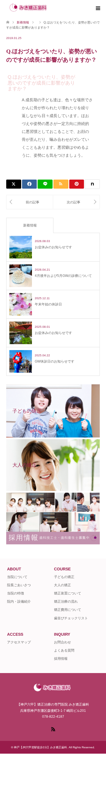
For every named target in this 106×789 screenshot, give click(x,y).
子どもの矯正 (64, 577)
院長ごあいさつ (19, 585)
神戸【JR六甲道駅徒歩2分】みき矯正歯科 (40, 747)
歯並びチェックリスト (71, 618)
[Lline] (45, 184)
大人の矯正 (62, 585)
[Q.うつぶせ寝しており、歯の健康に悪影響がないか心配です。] (30, 202)
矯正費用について (67, 610)
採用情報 (61, 659)
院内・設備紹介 (19, 601)
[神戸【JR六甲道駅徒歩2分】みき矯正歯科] (52, 8)
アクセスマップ (19, 642)
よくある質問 (64, 650)
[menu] (97, 8)
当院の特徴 (15, 593)
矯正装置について (67, 593)
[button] (53, 81)
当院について (17, 577)
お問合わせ (62, 642)
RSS (53, 729)
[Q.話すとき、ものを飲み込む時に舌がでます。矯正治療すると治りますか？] (76, 202)
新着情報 (30, 225)
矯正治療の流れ (66, 601)
